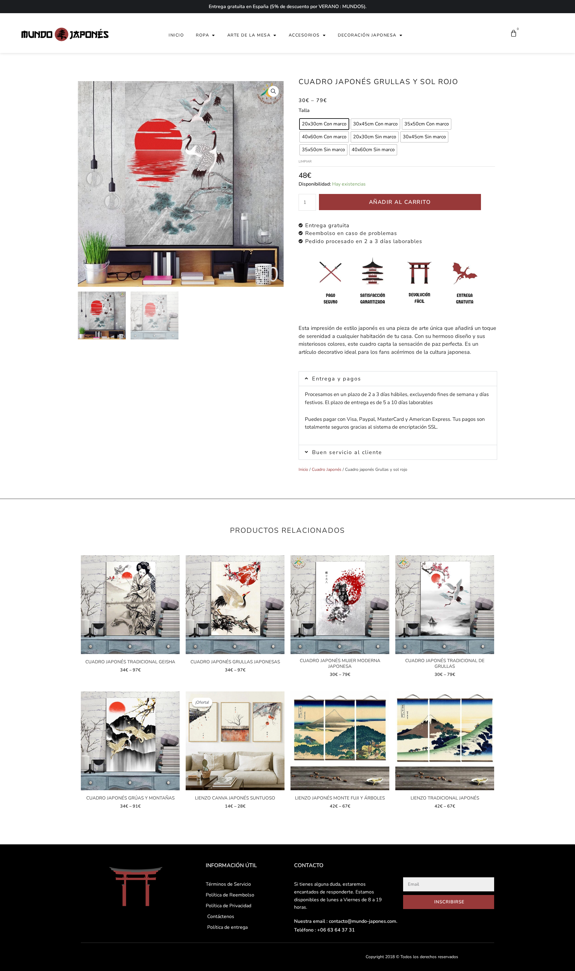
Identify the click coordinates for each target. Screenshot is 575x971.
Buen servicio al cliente (347, 452)
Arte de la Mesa (249, 35)
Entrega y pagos (336, 378)
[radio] (324, 124)
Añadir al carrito (400, 202)
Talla (304, 110)
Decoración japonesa (367, 35)
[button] (398, 378)
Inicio (176, 35)
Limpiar (305, 161)
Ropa (202, 35)
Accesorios (304, 35)
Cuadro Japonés (326, 469)
